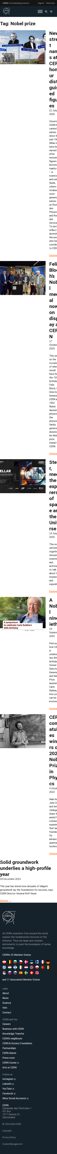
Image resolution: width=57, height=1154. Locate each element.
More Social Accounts (14, 1098)
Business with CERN (13, 1028)
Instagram (8, 1079)
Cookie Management (12, 1144)
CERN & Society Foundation (17, 1043)
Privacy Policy (9, 1137)
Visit (4, 1007)
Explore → (5, 900)
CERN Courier (9, 1062)
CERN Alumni (9, 1053)
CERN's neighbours (12, 1038)
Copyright (7, 1131)
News (5, 998)
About (5, 993)
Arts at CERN (9, 1067)
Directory (50, 3)
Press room (8, 1057)
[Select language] (51, 11)
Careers (6, 1024)
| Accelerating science (15, 3)
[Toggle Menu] (40, 11)
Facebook (8, 1093)
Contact (6, 1012)
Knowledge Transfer (13, 1033)
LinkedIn (7, 1083)
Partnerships (9, 1048)
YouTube (7, 1088)
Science (6, 1002)
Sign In (41, 3)
